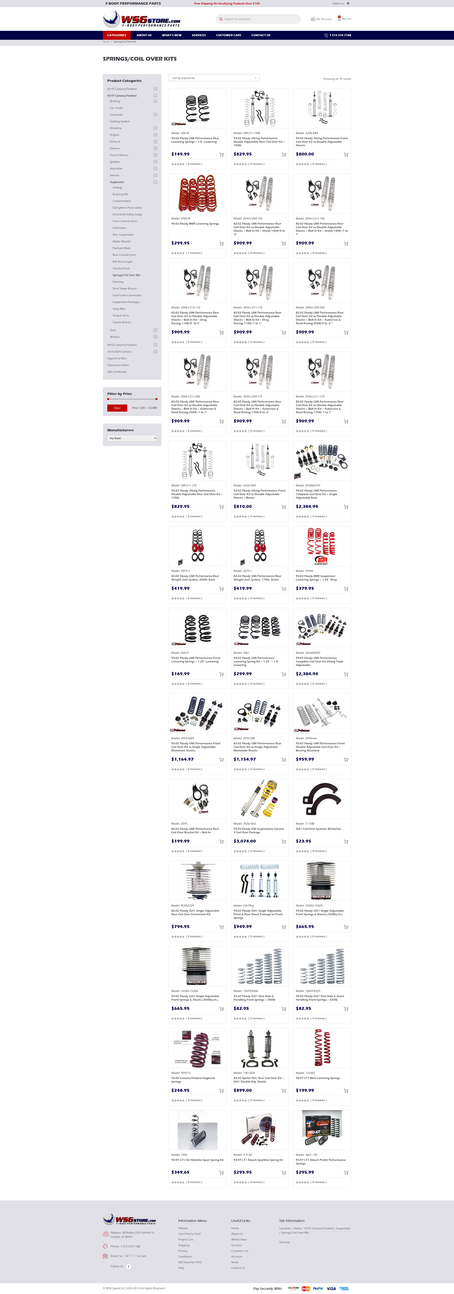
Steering (118, 281)
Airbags (117, 187)
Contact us (238, 1268)
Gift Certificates (117, 371)
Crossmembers (122, 201)
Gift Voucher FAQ (189, 1262)
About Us (237, 1234)
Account (236, 1256)
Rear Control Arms (124, 254)
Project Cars (185, 1239)
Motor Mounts (122, 241)
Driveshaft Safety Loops (127, 214)
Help (181, 1268)
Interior (114, 175)
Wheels (115, 337)
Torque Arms (121, 315)
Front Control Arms (125, 221)
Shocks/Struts (121, 268)
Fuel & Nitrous (119, 155)
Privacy (182, 1251)
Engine (114, 134)
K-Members (120, 228)
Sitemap (284, 1242)
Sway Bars (119, 308)
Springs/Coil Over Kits (126, 275)
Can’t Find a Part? (189, 1234)
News (234, 1262)
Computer (116, 114)
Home (106, 41)
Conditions (185, 1256)
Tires (113, 330)
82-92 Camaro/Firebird (122, 89)
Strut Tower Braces (125, 288)
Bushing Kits (120, 194)
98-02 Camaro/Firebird (122, 345)
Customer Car (240, 1251)
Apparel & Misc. (117, 358)
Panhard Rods (122, 248)
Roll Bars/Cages (122, 261)
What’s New (239, 1239)
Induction (116, 168)
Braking (115, 101)
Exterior (115, 148)
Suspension (117, 182)
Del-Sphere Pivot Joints (127, 207)
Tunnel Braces (122, 322)
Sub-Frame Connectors (127, 295)
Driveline (116, 128)
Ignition (115, 161)
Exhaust (115, 141)
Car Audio (116, 108)
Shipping (184, 1245)
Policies (183, 1228)
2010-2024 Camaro (119, 351)
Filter (117, 408)
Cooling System (119, 121)
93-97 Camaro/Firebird (122, 95)
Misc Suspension (123, 234)
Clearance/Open (118, 365)
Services (236, 1245)
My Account (324, 19)
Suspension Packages (126, 302)
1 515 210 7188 (340, 35)
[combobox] (214, 77)
